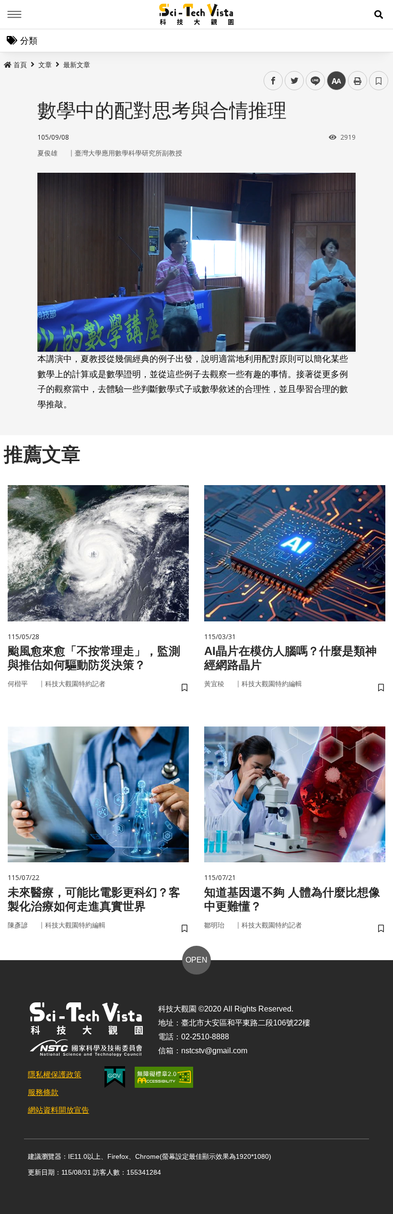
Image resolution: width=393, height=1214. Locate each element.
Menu (14, 14)
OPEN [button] (196, 960)
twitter (294, 81)
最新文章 (76, 65)
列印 (357, 80)
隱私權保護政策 (54, 1075)
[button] (378, 14)
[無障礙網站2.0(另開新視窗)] (164, 1077)
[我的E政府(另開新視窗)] (114, 1077)
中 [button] (336, 81)
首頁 (20, 65)
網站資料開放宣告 (58, 1110)
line (312, 81)
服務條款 (43, 1092)
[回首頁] (197, 14)
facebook (273, 81)
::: (7, 63)
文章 (45, 65)
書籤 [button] (378, 80)
